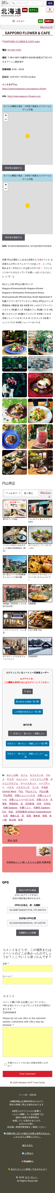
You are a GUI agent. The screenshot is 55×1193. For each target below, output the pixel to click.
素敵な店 (14, 815)
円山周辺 (7, 795)
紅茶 (5, 815)
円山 (21, 791)
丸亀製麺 (32, 603)
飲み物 (12, 820)
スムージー (21, 779)
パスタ (10, 787)
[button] (27, 136)
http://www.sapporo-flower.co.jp (24, 96)
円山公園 (43, 791)
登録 (25, 10)
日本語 (47, 803)
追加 (40, 21)
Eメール (7, 976)
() (27, 701)
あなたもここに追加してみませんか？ (28, 1169)
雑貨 (44, 815)
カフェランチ (36, 775)
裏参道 (36, 815)
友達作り (49, 21)
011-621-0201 (14, 50)
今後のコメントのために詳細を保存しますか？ (28, 1064)
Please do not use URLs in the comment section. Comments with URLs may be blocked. (24, 1018)
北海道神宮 (33, 656)
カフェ (24, 775)
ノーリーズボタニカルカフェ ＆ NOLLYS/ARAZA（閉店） (14, 548)
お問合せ (28, 1153)
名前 (6, 963)
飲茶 (20, 820)
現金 (11, 811)
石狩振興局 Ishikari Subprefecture (33, 811)
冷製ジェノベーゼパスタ (21, 799)
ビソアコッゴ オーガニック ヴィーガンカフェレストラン (39, 577)
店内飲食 (29, 803)
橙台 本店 (12, 840)
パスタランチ (23, 787)
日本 (39, 803)
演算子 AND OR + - (5, 3)
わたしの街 (12, 775)
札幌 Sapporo (10, 807)
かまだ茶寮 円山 (35, 630)
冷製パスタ (42, 799)
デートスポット (28, 783)
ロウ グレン (31, 1177)
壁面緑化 (13, 803)
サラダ (10, 779)
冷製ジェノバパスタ (25, 795)
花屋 (28, 815)
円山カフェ (31, 791)
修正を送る (27, 1145)
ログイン (34, 10)
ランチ (35, 787)
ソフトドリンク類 (39, 779)
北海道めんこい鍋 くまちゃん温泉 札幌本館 (28, 862)
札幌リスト (25, 807)
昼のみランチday (10, 519)
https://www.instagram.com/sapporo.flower (24, 88)
